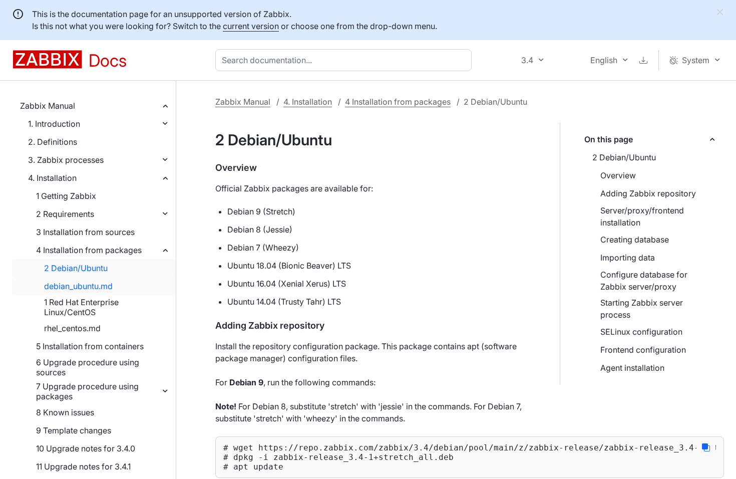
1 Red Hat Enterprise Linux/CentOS (81, 307)
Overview (618, 175)
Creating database (634, 239)
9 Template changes (73, 430)
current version (251, 26)
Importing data (627, 258)
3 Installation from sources (85, 232)
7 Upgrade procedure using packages (87, 391)
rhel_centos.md (72, 328)
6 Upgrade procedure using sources (87, 367)
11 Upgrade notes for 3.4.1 (83, 466)
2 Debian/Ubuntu (76, 268)
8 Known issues (65, 412)
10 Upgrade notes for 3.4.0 (85, 448)
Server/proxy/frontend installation (642, 216)
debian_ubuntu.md (78, 286)
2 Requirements (65, 214)
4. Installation (52, 178)
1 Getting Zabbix (66, 196)
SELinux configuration (641, 332)
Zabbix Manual (47, 106)
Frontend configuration (643, 350)
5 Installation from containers (90, 346)
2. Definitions (52, 142)
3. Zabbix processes (66, 160)
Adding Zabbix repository (648, 193)
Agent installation (632, 368)
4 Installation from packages (89, 250)
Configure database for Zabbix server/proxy (643, 281)
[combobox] (345, 60)
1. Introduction (54, 124)
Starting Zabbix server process (641, 309)
